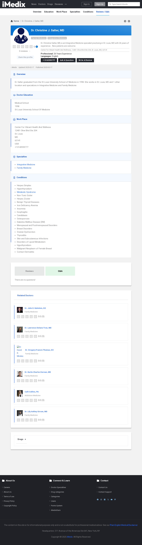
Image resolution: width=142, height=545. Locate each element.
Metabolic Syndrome (26, 192)
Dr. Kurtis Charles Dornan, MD (38, 372)
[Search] (110, 4)
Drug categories (57, 492)
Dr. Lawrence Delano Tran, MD (38, 328)
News (33, 4)
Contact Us (102, 487)
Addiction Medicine (32, 395)
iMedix (70, 537)
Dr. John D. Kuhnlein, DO (35, 308)
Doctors (41, 4)
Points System (56, 506)
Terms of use (9, 496)
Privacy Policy (9, 501)
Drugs (50, 4)
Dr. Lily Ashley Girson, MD (36, 411)
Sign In (87, 4)
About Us (7, 492)
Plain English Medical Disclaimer (124, 525)
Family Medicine (39, 38)
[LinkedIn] (105, 499)
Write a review (85, 60)
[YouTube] (111, 499)
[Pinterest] (115, 499)
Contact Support (105, 492)
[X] (108, 499)
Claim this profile (25, 57)
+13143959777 (49, 60)
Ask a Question (67, 60)
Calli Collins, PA (32, 392)
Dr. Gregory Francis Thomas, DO (39, 350)
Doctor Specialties (58, 487)
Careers (7, 487)
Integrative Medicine (57, 38)
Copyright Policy (10, 506)
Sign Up (99, 4)
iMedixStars (55, 510)
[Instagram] (101, 499)
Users (53, 501)
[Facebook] (98, 499)
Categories (55, 496)
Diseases (59, 4)
